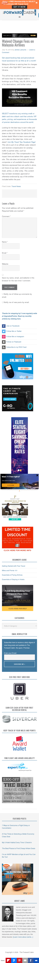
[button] (11, 476)
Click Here (10, 485)
